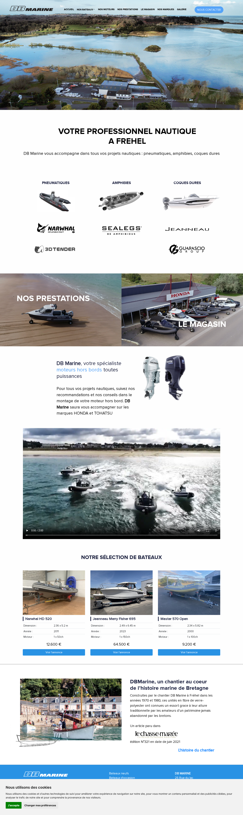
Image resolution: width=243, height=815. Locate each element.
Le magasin (148, 9)
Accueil (69, 9)
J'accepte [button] (13, 805)
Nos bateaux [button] (85, 9)
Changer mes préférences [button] (40, 805)
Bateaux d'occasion (122, 778)
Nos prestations (127, 9)
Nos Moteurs (106, 9)
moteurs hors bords (79, 369)
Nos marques (165, 9)
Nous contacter (209, 9)
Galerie (181, 9)
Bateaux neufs (119, 773)
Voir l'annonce (54, 652)
